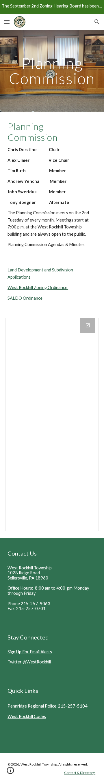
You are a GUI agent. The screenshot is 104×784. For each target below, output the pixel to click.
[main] (52, 71)
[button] (7, 22)
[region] (52, 7)
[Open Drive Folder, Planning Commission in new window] (87, 325)
